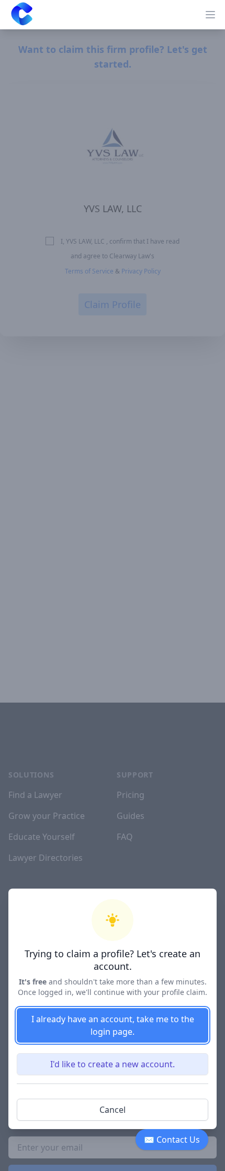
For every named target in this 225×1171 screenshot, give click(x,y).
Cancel (112, 1109)
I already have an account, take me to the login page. (112, 1025)
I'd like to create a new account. (112, 1064)
